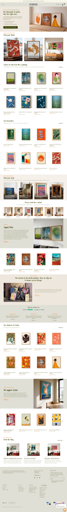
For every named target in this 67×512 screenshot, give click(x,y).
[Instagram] (38, 478)
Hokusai (41, 491)
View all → (61, 67)
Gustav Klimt (42, 497)
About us (4, 487)
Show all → (61, 327)
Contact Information (33, 487)
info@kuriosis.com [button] (37, 475)
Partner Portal (5, 489)
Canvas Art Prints (43, 489)
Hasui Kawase (42, 490)
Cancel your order (32, 492)
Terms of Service (21, 488)
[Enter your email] (63, 479)
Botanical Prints (42, 493)
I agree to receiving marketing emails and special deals (57, 482)
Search (4, 488)
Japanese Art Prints (43, 487)
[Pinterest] (40, 478)
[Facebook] (35, 478)
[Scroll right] (62, 261)
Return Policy (20, 491)
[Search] (60, 4)
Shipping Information (33, 488)
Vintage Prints (42, 494)
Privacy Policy (21, 489)
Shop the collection (10, 27)
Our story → (37, 295)
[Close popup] (65, 504)
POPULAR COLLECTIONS (44, 485)
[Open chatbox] (64, 509)
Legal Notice (20, 487)
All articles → (60, 440)
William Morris (42, 495)
